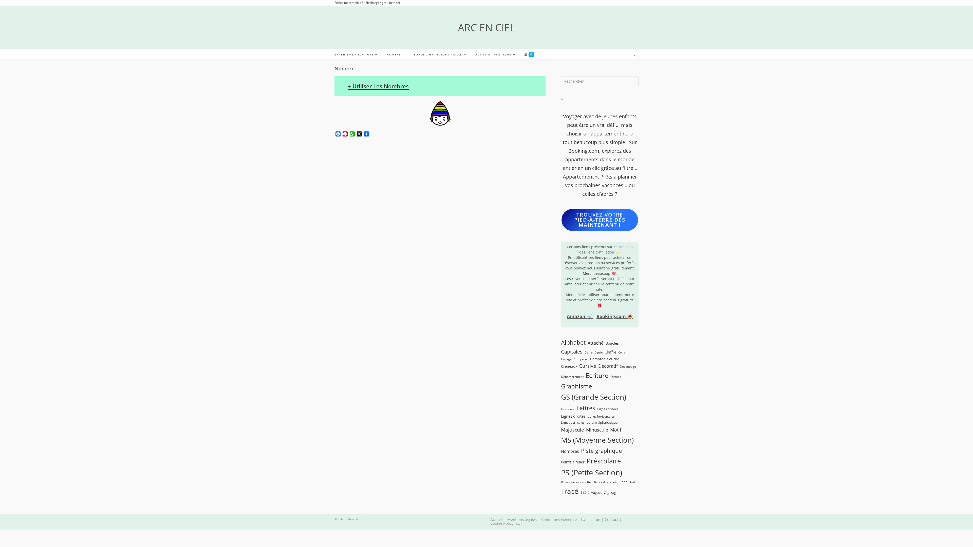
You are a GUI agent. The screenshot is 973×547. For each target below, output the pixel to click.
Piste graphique (601, 450)
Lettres (585, 408)
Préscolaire (604, 460)
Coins (622, 352)
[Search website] (633, 54)
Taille (633, 482)
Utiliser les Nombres (378, 86)
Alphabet (573, 342)
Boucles (612, 343)
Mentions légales (522, 519)
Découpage (628, 366)
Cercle (599, 352)
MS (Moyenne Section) (597, 440)
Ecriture (597, 375)
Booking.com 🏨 (614, 316)
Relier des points (606, 482)
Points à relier (573, 462)
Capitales (572, 351)
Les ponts (567, 409)
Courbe (613, 359)
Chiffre (610, 352)
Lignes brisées (607, 409)
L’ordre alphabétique (602, 422)
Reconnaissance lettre (576, 482)
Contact (611, 519)
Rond (624, 482)
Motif (615, 430)
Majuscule (572, 429)
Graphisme (576, 386)
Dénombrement (572, 377)
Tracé (569, 491)
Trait (585, 492)
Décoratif (608, 366)
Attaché (596, 343)
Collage (566, 359)
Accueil (496, 519)
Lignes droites (573, 416)
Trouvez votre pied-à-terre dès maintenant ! (599, 219)
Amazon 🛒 (580, 316)
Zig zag (610, 492)
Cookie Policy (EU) (505, 523)
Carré (589, 352)
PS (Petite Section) (591, 472)
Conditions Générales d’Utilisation (570, 519)
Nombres (570, 451)
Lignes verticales (573, 422)
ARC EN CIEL (486, 27)
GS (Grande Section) (593, 397)
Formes (615, 377)
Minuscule (597, 430)
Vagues (596, 492)
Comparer (581, 359)
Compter (597, 359)
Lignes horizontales (601, 416)
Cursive (587, 365)
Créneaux (569, 366)
